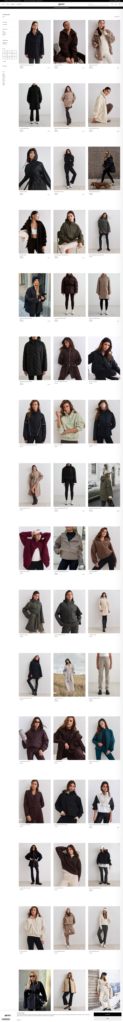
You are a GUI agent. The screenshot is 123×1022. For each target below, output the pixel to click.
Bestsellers (19, 4)
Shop (8, 4)
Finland (118, 1)
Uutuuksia (13, 4)
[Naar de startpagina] (61, 4)
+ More (4, 61)
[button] (45, 125)
